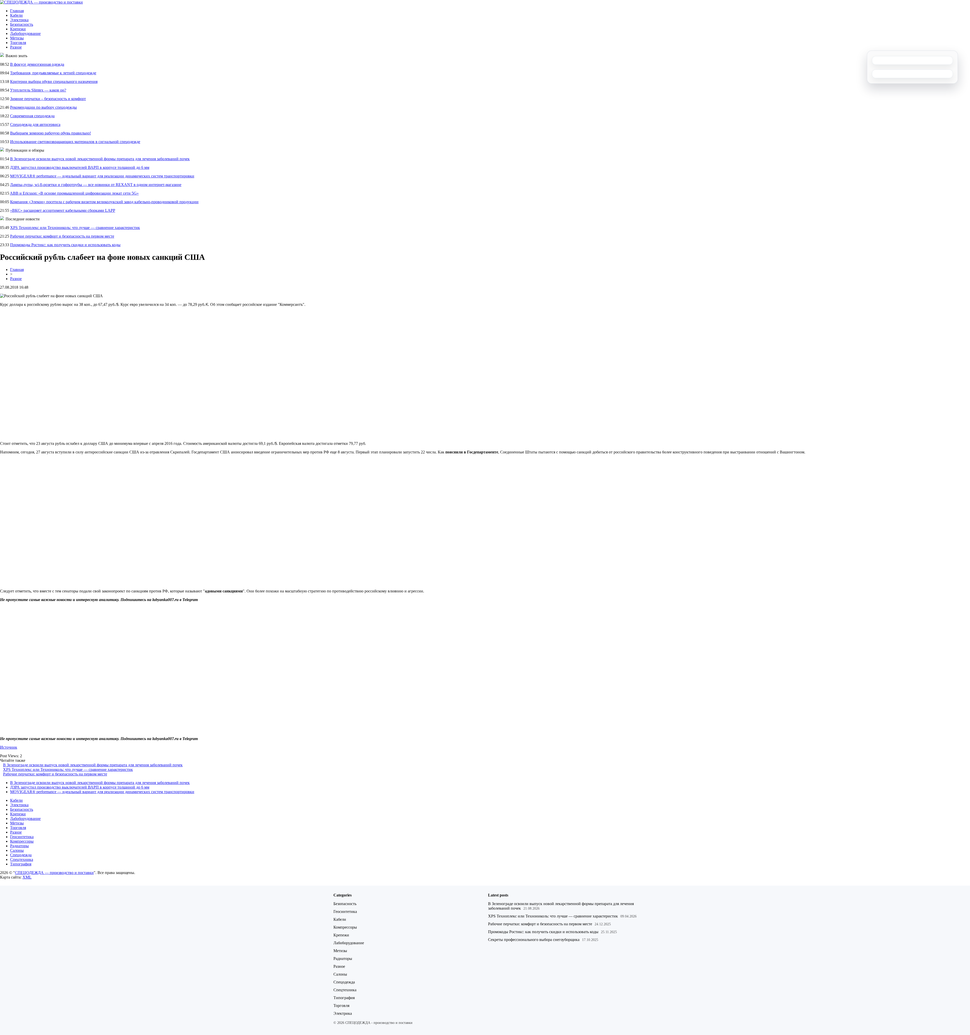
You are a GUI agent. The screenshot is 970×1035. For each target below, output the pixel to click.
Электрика (19, 20)
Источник (8, 747)
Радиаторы (19, 846)
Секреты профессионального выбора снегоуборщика (533, 939)
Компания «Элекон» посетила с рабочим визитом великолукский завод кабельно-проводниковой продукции (104, 202)
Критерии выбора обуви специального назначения (54, 81)
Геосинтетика (22, 837)
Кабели (16, 15)
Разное (16, 47)
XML (27, 877)
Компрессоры (22, 841)
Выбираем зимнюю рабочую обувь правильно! (50, 133)
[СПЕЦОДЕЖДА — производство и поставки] (41, 2)
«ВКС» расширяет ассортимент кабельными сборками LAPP (62, 210)
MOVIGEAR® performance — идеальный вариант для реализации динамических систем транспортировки (102, 176)
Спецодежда (21, 855)
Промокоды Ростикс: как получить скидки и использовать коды (65, 245)
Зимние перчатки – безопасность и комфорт (48, 99)
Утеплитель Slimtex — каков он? (38, 90)
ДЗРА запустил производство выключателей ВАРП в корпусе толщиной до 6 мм (79, 167)
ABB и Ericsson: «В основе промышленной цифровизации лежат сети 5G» (74, 193)
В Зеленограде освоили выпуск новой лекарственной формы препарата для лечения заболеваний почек (100, 159)
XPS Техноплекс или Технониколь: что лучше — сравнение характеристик (75, 227)
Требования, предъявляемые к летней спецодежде (53, 73)
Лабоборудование (25, 33)
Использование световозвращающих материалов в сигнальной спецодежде (75, 142)
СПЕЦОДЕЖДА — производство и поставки (54, 872)
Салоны (17, 850)
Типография (20, 864)
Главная (17, 11)
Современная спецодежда (32, 116)
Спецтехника (21, 859)
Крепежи (18, 29)
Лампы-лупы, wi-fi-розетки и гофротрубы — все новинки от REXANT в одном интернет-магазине (95, 184)
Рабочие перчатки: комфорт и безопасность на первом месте (62, 236)
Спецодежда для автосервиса (35, 124)
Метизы (17, 38)
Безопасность (21, 24)
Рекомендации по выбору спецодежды (43, 107)
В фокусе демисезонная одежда (37, 64)
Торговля (18, 42)
